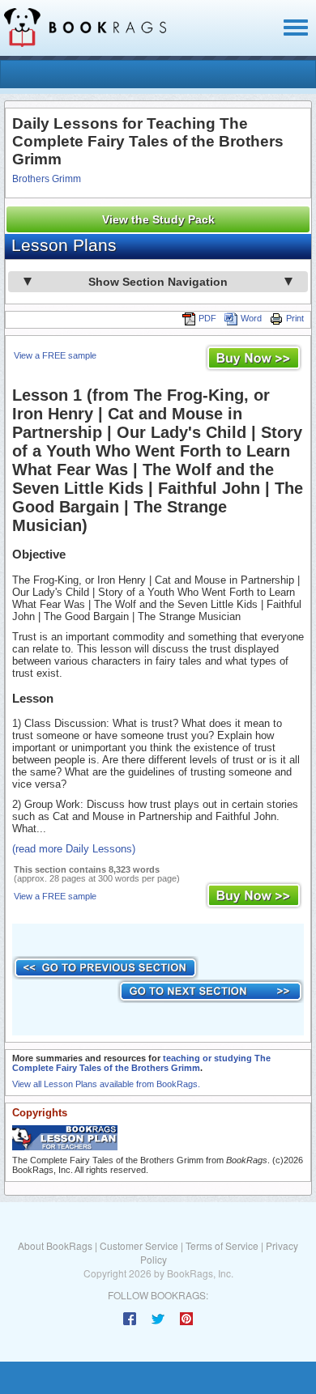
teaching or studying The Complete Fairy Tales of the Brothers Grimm (141, 1063)
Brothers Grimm (46, 179)
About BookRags (55, 1245)
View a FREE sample (55, 355)
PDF (207, 318)
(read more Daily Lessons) (73, 849)
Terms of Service (222, 1245)
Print (295, 318)
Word (251, 318)
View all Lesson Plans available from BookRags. (106, 1084)
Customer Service (139, 1245)
